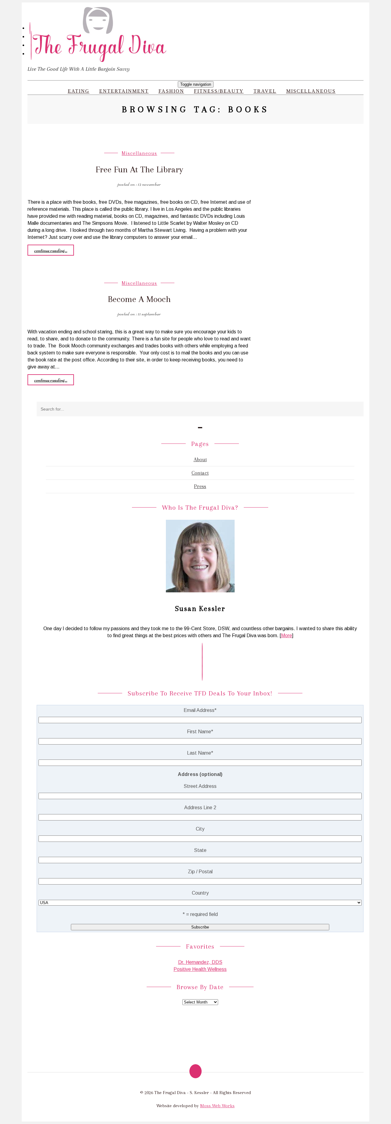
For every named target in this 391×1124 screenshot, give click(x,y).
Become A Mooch (139, 299)
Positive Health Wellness (200, 969)
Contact (200, 473)
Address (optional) (200, 774)
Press (200, 486)
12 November (149, 184)
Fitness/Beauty (219, 91)
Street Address (200, 786)
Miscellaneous (311, 91)
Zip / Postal (200, 871)
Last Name (200, 753)
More (286, 635)
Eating (79, 91)
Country (200, 893)
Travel (265, 91)
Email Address (200, 710)
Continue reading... (50, 250)
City (200, 828)
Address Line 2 (200, 807)
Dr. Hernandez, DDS (200, 962)
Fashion (171, 91)
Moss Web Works (217, 1105)
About (200, 459)
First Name (200, 731)
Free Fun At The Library (139, 169)
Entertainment (124, 91)
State (200, 850)
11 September (149, 313)
